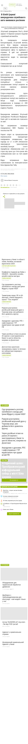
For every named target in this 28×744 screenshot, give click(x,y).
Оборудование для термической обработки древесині (11, 585)
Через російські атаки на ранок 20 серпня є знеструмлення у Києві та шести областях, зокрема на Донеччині (14, 337)
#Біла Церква (4, 176)
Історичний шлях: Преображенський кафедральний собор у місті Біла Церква (13, 470)
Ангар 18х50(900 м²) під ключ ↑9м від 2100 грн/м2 (13, 623)
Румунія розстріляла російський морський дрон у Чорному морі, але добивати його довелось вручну (13, 311)
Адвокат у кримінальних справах (11, 633)
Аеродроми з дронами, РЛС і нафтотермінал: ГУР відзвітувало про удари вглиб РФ (13, 324)
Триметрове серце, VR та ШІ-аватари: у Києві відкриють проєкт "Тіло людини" (12, 297)
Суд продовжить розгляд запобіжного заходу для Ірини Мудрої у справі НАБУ (13, 286)
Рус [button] (5, 8)
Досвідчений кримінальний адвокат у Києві (13, 643)
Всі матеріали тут (14, 480)
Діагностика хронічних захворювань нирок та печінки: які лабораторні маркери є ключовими (14, 350)
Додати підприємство (14, 513)
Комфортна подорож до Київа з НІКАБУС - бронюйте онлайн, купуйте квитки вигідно (13, 274)
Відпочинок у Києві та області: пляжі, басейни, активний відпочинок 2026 (13, 261)
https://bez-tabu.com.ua (7, 173)
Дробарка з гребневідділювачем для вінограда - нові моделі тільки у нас (14, 598)
